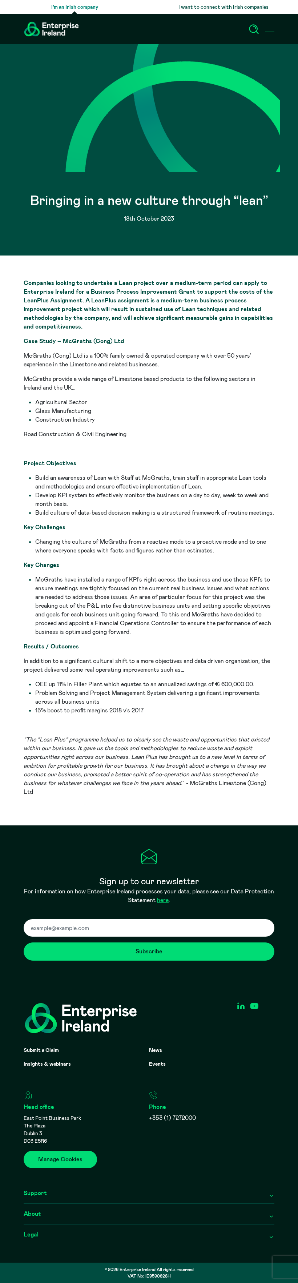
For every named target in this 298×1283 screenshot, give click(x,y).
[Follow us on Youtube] (254, 1006)
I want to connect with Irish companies (223, 7)
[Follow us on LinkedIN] (241, 1006)
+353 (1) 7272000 (172, 1118)
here (163, 900)
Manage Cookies (60, 1159)
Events (157, 1064)
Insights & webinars (47, 1064)
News (155, 1050)
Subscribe (149, 951)
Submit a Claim (41, 1050)
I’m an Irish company (74, 7)
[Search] (254, 29)
